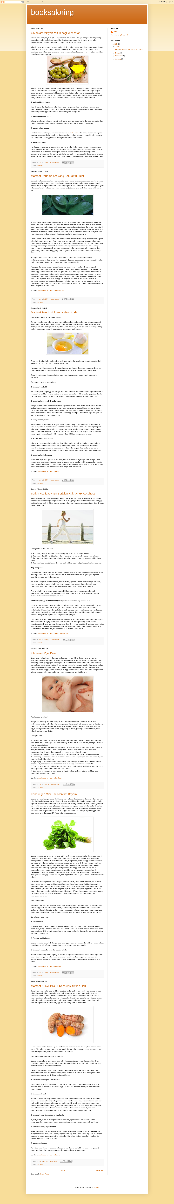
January (118, 59)
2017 (115, 44)
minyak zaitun (73, 133)
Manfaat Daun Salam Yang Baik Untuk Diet (57, 176)
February (118, 56)
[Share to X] (68, 162)
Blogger (96, 1187)
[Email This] (63, 162)
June (117, 47)
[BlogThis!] (65, 162)
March (117, 53)
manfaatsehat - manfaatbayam (49, 966)
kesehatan (40, 165)
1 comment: (54, 1161)
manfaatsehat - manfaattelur (48, 471)
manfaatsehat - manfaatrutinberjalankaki (53, 633)
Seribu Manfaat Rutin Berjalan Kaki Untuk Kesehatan (63, 493)
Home (63, 1170)
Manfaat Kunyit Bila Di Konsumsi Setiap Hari (58, 986)
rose (115, 32)
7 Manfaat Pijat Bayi (43, 653)
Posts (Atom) (44, 1174)
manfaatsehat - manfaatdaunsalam (51, 290)
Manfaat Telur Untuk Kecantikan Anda (54, 312)
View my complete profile (120, 35)
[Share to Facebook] (70, 162)
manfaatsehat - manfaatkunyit (49, 1155)
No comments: (54, 162)
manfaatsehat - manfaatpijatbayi (50, 778)
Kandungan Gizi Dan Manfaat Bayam (54, 794)
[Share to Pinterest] (73, 162)
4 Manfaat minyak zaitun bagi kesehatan (55, 33)
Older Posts (99, 1170)
